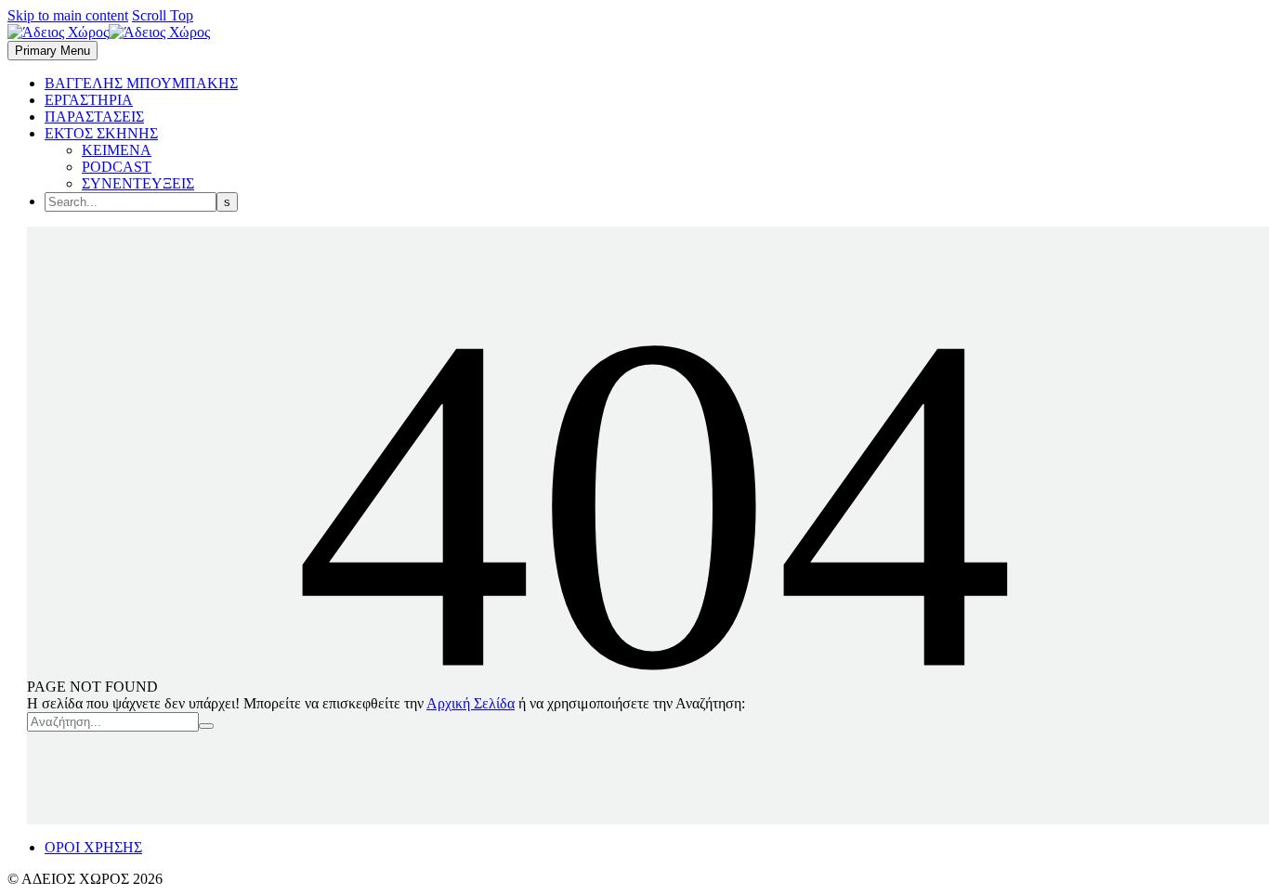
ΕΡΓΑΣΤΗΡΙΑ (89, 100)
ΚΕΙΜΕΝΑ (116, 150)
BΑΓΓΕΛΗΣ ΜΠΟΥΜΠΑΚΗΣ (141, 83)
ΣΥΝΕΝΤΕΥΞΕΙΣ (138, 183)
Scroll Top (162, 15)
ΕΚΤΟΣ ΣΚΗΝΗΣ (101, 133)
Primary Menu (52, 51)
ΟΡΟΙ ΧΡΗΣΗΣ (93, 847)
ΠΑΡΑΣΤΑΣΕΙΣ (94, 116)
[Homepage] (108, 32)
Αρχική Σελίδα (470, 703)
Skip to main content (67, 15)
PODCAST (116, 167)
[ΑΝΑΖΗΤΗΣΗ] (206, 726)
